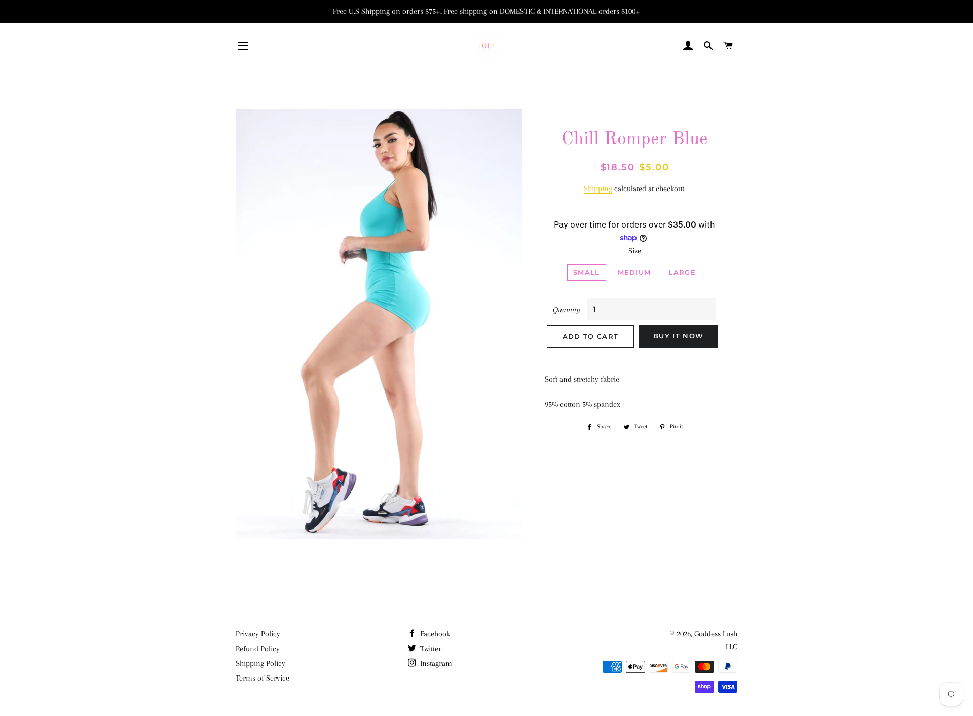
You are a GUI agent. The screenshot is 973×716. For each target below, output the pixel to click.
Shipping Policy (260, 663)
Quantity (566, 309)
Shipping (598, 188)
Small (586, 272)
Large (682, 272)
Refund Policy (258, 648)
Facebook (434, 633)
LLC (731, 646)
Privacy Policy (258, 633)
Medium (634, 272)
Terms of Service (262, 678)
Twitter (429, 648)
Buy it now (678, 336)
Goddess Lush (715, 633)
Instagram (435, 663)
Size (634, 250)
